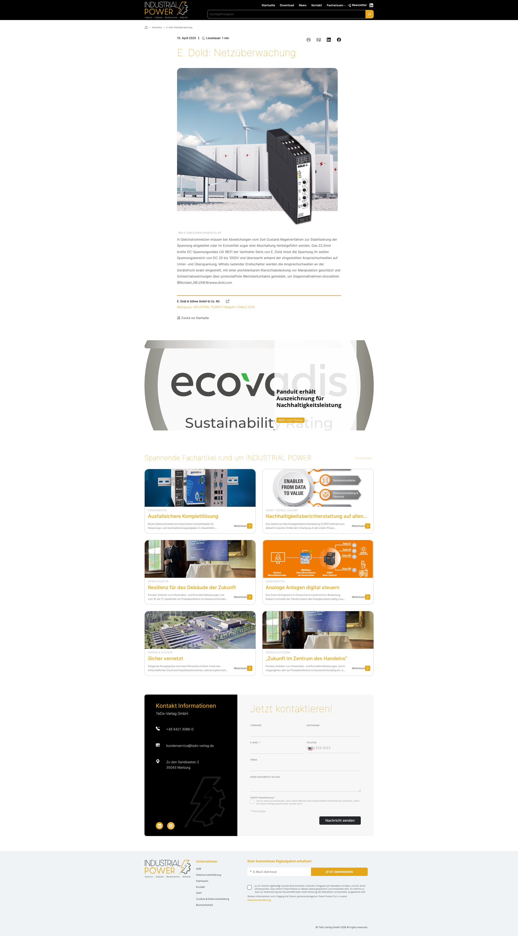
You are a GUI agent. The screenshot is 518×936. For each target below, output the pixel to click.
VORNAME (256, 725)
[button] (259, 385)
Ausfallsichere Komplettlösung (183, 516)
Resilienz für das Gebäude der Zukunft (192, 587)
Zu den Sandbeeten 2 (182, 762)
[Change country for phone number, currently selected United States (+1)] (311, 749)
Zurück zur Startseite (195, 318)
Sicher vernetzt (165, 658)
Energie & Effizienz (160, 652)
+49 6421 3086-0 (179, 729)
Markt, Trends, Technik (281, 510)
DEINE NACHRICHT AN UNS (265, 777)
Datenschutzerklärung (259, 899)
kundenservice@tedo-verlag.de (190, 746)
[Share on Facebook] (339, 40)
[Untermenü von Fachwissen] (345, 5)
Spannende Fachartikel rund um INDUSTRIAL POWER (227, 458)
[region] (259, 385)
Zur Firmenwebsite (227, 301)
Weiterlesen (243, 526)
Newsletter (359, 5)
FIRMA (253, 760)
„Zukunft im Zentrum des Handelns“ (306, 658)
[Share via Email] (319, 40)
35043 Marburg (178, 767)
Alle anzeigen (363, 458)
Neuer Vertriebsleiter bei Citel (310, 401)
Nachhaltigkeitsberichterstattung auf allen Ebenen (314, 516)
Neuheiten (157, 27)
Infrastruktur (158, 581)
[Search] (369, 14)
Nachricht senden (340, 820)
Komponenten (157, 510)
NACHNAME (313, 725)
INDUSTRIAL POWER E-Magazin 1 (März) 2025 (224, 307)
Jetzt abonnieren (339, 872)
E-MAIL (255, 742)
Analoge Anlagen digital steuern (302, 587)
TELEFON (311, 742)
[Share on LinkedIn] (329, 40)
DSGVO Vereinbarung (262, 797)
